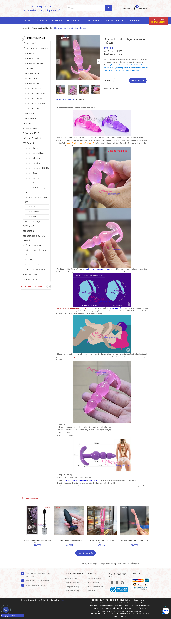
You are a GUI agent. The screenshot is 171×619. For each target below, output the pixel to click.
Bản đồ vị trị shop (71, 578)
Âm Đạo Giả (29, 68)
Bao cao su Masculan (32, 178)
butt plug (135, 70)
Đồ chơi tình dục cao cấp (31, 286)
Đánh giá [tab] (80, 100)
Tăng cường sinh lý (75, 20)
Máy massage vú (30, 118)
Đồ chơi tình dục (41, 20)
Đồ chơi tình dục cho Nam (33, 63)
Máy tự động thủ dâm (32, 73)
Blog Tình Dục (133, 20)
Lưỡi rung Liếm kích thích (32, 138)
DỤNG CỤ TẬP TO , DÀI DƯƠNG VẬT (32, 224)
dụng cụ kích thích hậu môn (134, 68)
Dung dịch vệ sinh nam (32, 78)
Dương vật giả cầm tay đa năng (35, 93)
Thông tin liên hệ (92, 591)
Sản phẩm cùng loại (29, 498)
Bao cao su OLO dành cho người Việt (36, 190)
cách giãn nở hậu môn (123, 70)
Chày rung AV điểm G (31, 133)
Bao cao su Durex (31, 173)
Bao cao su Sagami (31, 183)
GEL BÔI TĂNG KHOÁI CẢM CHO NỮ (34, 238)
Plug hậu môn (124, 65)
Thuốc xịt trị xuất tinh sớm (33, 260)
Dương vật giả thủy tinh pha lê (35, 103)
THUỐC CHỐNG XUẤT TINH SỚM (34, 252)
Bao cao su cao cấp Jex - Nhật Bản (37, 168)
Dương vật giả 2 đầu (32, 108)
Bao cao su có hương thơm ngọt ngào (36, 199)
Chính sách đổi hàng (72, 591)
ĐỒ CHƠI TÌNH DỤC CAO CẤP (35, 48)
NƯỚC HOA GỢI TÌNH (32, 245)
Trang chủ (25, 20)
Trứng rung (27, 123)
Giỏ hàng (143, 8)
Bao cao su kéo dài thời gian (34, 153)
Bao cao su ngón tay (32, 212)
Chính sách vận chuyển (95, 587)
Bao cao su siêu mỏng (32, 163)
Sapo (62, 600)
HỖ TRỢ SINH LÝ (30, 279)
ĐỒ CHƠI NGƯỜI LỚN (32, 43)
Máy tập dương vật (115, 20)
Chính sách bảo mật (94, 583)
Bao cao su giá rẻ (30, 217)
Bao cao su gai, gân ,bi (32, 158)
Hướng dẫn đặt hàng (72, 587)
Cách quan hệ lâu (95, 20)
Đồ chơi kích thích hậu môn (42, 28)
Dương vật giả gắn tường (33, 88)
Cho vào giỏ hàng (137, 80)
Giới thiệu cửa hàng (94, 578)
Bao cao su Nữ (30, 207)
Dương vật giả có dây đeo (33, 98)
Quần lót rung (29, 113)
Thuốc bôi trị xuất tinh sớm (34, 265)
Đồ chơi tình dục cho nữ (32, 83)
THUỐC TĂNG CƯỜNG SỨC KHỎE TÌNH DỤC (34, 272)
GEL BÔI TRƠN (29, 231)
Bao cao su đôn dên (31, 148)
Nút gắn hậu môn (136, 65)
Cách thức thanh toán (72, 583)
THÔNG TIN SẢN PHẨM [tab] (65, 100)
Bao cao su (57, 20)
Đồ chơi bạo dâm (29, 53)
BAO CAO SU (28, 143)
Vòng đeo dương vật (30, 128)
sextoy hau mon (112, 65)
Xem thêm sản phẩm (85, 553)
